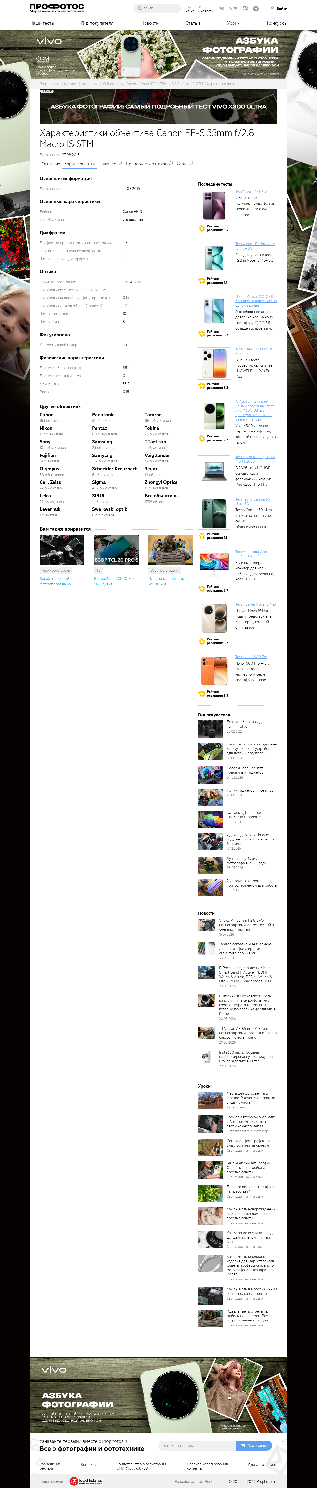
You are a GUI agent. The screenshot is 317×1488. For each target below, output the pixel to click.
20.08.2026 (235, 795)
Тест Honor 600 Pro (251, 656)
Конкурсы (277, 23)
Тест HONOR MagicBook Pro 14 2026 (255, 459)
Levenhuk (50, 509)
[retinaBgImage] (210, 729)
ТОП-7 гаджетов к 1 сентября (251, 790)
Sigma (99, 482)
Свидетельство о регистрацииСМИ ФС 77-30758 (141, 1466)
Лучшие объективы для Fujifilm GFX (246, 724)
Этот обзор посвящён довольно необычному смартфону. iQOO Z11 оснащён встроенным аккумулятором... (254, 322)
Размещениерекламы (50, 1466)
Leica (45, 496)
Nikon (46, 428)
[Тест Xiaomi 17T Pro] (214, 206)
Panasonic (103, 415)
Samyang (102, 455)
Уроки (233, 23)
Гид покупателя (97, 23)
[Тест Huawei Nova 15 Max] (214, 619)
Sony (45, 442)
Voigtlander (157, 455)
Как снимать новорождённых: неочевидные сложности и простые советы (251, 1214)
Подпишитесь (197, 6)
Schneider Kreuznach (115, 469)
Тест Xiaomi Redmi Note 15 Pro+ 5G (255, 246)
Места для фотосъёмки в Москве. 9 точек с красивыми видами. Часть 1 (251, 1098)
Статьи (192, 23)
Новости (150, 23)
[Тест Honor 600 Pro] (214, 671)
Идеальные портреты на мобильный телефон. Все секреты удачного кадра (247, 1316)
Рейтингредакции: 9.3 (217, 228)
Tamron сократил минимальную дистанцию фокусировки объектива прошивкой (245, 949)
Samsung (102, 442)
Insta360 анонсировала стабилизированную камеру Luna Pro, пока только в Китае (247, 1057)
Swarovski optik (109, 509)
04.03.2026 (235, 777)
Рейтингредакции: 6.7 (217, 641)
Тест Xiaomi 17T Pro (251, 191)
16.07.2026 (234, 890)
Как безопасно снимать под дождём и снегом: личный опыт (250, 1237)
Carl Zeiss (50, 482)
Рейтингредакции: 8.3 (217, 333)
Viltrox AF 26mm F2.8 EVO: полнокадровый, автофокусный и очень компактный (246, 925)
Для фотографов (262, 1465)
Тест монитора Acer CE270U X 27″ (251, 554)
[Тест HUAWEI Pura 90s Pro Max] (214, 363)
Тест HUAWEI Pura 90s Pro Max (254, 351)
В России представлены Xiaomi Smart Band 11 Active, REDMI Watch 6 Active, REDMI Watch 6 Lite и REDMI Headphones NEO (245, 974)
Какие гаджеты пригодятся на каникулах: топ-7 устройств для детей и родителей (252, 749)
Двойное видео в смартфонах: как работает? (252, 1189)
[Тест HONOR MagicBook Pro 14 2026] (214, 471)
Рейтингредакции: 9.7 (217, 438)
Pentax (99, 428)
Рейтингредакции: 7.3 (217, 536)
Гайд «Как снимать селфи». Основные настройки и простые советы (249, 1168)
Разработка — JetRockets (196, 1481)
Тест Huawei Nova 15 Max (255, 604)
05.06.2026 (235, 758)
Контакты (88, 1465)
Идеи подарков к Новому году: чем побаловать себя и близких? (250, 839)
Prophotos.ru (267, 1481)
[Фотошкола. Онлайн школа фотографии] (86, 1481)
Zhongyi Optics (161, 482)
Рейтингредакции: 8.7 (217, 588)
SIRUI (98, 496)
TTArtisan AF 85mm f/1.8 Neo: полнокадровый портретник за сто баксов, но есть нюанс (248, 1033)
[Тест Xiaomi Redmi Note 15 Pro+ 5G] (214, 258)
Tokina (152, 428)
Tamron (153, 415)
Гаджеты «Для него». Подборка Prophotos (244, 814)
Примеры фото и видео (148, 164)
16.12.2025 (234, 848)
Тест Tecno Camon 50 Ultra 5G (252, 501)
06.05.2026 (235, 868)
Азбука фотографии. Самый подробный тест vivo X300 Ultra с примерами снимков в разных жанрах (254, 410)
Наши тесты (42, 23)
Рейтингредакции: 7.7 (217, 281)
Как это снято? (237, 1107)
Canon (46, 415)
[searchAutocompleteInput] (159, 8)
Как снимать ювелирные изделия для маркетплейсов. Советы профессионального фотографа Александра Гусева (251, 1265)
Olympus (49, 469)
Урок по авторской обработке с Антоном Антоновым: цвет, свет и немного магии (251, 1121)
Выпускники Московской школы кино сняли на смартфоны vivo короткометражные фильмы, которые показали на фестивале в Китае (247, 1005)
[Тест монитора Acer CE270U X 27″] (214, 566)
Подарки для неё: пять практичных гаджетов (245, 770)
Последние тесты (215, 184)
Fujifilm (48, 455)
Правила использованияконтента (207, 1466)
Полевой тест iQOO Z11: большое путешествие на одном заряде (256, 301)
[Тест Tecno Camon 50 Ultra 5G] (214, 514)
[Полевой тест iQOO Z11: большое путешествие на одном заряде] (214, 311)
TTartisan (155, 442)
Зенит (151, 469)
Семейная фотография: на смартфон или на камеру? (248, 1143)
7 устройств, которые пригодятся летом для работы (252, 883)
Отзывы (184, 164)
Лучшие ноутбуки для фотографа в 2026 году (246, 860)
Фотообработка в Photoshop (247, 1131)
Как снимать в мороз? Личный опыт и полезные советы (252, 1291)
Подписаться (257, 1445)
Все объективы (162, 496)
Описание (51, 164)
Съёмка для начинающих (245, 1150)
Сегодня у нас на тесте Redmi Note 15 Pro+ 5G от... (254, 260)
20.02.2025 (235, 731)
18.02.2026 (234, 822)
